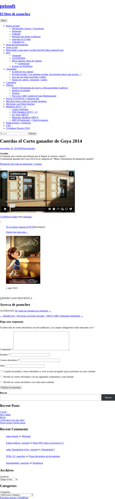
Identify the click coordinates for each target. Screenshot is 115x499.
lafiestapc (27, 217)
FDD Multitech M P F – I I (24, 112)
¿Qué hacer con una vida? (12, 420)
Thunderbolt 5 (48, 449)
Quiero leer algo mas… (17, 232)
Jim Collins (5, 414)
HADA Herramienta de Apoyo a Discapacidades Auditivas (40, 88)
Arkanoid (16, 55)
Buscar (3, 393)
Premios (16, 93)
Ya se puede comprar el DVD (20, 227)
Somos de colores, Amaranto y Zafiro (29, 79)
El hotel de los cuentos (22, 71)
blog (8, 52)
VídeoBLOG (18, 42)
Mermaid (26, 436)
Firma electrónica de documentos (44, 456)
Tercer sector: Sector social (12, 422)
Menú (3, 20)
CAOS (3, 412)
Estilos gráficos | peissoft (17, 443)
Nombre (5, 354)
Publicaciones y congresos (18, 123)
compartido (11, 69)
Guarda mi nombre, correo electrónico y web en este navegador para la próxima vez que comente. (50, 371)
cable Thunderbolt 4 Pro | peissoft (22, 449)
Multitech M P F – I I (16, 106)
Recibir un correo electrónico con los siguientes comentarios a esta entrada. (39, 377)
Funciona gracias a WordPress (14, 497)
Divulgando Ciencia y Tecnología (28, 28)
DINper (9, 85)
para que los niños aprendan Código (29, 77)
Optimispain (23, 63)
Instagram (16, 31)
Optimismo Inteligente (71, 316)
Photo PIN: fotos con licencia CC (48, 443)
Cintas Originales (20, 109)
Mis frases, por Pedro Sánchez (20, 104)
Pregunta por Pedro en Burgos (26, 36)
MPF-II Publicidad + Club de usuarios (30, 120)
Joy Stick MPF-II (20, 114)
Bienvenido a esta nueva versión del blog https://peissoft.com (34, 50)
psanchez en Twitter (21, 39)
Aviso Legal (12, 47)
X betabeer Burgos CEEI (18, 128)
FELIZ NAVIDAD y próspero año (22, 98)
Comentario (6, 349)
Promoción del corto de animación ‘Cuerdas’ (21, 164)
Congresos (11, 82)
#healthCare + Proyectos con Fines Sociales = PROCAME (29, 316)
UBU (8, 125)
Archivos (4, 476)
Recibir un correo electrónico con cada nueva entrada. (29, 382)
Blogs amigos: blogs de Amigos (27, 61)
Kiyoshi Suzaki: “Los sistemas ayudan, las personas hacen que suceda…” (46, 74)
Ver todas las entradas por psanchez (33, 311)
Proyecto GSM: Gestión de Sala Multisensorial (34, 96)
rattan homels (12, 436)
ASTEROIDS (18, 58)
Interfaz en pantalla (21, 90)
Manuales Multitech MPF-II (25, 117)
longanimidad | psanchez (17, 463)
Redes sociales (13, 26)
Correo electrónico (9, 360)
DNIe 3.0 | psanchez (15, 456)
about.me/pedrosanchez (17, 44)
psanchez (30, 148)
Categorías (5, 492)
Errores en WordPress (22, 66)
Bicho (3, 417)
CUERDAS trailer (9, 217)
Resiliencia (38, 463)
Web (2, 365)
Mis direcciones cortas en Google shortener (26, 101)
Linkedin (16, 34)
